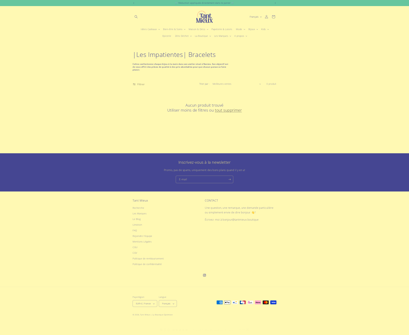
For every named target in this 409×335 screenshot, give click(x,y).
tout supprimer (228, 110)
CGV (135, 252)
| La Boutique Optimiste (162, 315)
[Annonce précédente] (133, 3)
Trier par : (204, 83)
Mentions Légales (142, 241)
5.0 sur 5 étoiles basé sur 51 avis (213, 330)
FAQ (135, 230)
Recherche (138, 207)
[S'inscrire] (229, 179)
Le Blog (137, 219)
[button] (136, 16)
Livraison (137, 224)
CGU (135, 247)
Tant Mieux (145, 315)
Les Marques (140, 213)
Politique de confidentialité (147, 264)
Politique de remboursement (148, 258)
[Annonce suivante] (275, 3)
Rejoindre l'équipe (142, 236)
